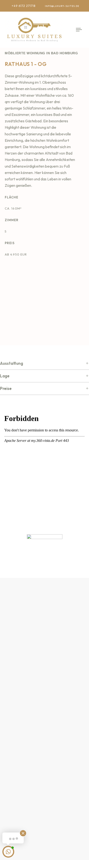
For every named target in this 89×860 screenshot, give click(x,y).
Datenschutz (15, 705)
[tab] (44, 363)
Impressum (14, 694)
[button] (44, 363)
